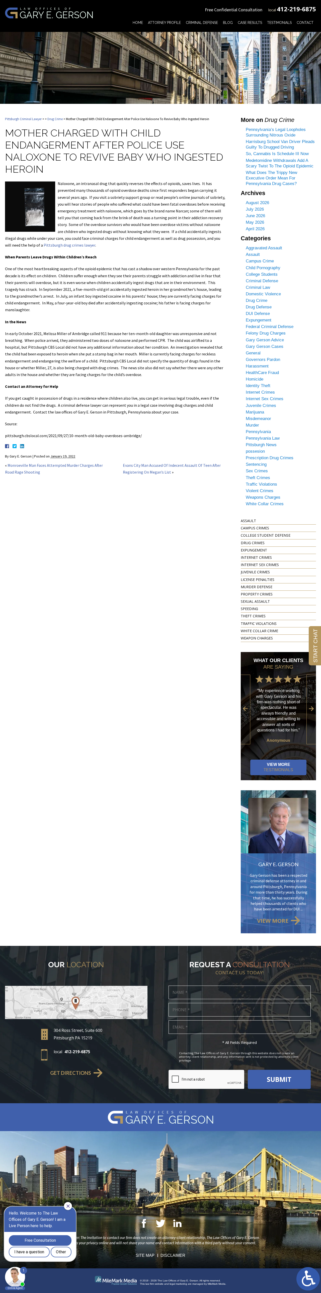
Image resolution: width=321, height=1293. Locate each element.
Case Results (250, 23)
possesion (255, 451)
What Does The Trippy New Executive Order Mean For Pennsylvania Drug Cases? (271, 178)
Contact (305, 23)
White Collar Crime (259, 630)
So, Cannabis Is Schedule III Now (277, 153)
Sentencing (256, 464)
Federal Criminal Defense (269, 326)
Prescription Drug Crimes (269, 457)
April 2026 (255, 228)
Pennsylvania (258, 431)
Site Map (145, 1255)
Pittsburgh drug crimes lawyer (69, 245)
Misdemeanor (258, 418)
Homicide (254, 379)
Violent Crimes (259, 490)
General (253, 353)
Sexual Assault (255, 601)
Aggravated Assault (264, 248)
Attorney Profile (164, 23)
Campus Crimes (255, 528)
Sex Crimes (257, 471)
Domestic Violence (263, 294)
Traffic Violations (261, 484)
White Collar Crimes (265, 503)
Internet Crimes (260, 392)
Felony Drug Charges (266, 333)
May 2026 (255, 222)
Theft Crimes (258, 477)
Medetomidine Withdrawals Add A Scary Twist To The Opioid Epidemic (279, 163)
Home (138, 23)
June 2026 (255, 215)
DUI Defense (258, 313)
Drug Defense (259, 307)
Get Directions (70, 1073)
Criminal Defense (202, 23)
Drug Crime (55, 119)
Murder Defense (256, 586)
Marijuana (255, 412)
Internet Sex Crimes (264, 398)
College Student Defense (265, 535)
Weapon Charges (257, 638)
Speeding (249, 608)
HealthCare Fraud (262, 372)
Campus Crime (260, 261)
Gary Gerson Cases (264, 346)
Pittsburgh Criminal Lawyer (23, 119)
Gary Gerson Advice (265, 340)
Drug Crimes (253, 542)
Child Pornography (263, 267)
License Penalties (257, 579)
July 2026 (255, 209)
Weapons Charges (263, 497)
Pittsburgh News (261, 444)
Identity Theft (258, 385)
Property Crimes (257, 594)
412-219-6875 (296, 9)
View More (278, 767)
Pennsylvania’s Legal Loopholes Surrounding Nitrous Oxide (276, 132)
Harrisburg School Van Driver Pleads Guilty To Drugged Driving (280, 144)
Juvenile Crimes (261, 405)
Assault (253, 254)
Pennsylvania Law (263, 438)
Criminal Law (258, 287)
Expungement (258, 320)
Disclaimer (172, 1255)
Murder (252, 425)
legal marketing (178, 1283)
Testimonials (279, 23)
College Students (262, 274)
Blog (228, 23)
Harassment (257, 366)
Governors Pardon (263, 359)
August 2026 (257, 202)
